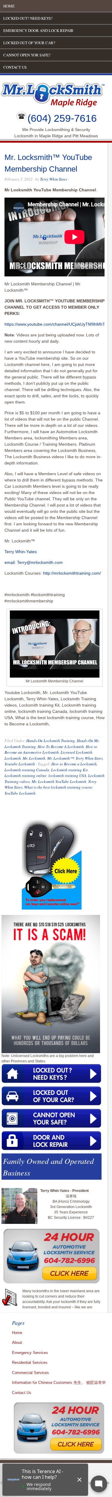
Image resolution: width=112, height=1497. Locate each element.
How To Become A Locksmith (61, 746)
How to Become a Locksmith (74, 764)
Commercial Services (30, 1372)
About (17, 1342)
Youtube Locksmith (19, 764)
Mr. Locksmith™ (60, 758)
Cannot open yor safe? (26, 55)
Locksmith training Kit (69, 770)
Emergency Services (30, 1352)
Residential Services (29, 1362)
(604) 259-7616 (62, 118)
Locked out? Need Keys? (28, 18)
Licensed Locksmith (76, 752)
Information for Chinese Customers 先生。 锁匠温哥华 (59, 1382)
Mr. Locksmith (34, 758)
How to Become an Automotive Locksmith (50, 749)
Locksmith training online (25, 775)
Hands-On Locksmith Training (50, 740)
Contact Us (15, 67)
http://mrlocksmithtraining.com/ (72, 573)
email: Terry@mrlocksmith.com (33, 562)
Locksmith (12, 758)
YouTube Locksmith (20, 793)
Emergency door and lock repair (38, 30)
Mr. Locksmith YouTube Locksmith (59, 781)
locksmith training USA (67, 775)
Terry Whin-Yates (53, 179)
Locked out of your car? (29, 42)
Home (9, 6)
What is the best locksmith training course (58, 787)
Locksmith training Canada (26, 770)
